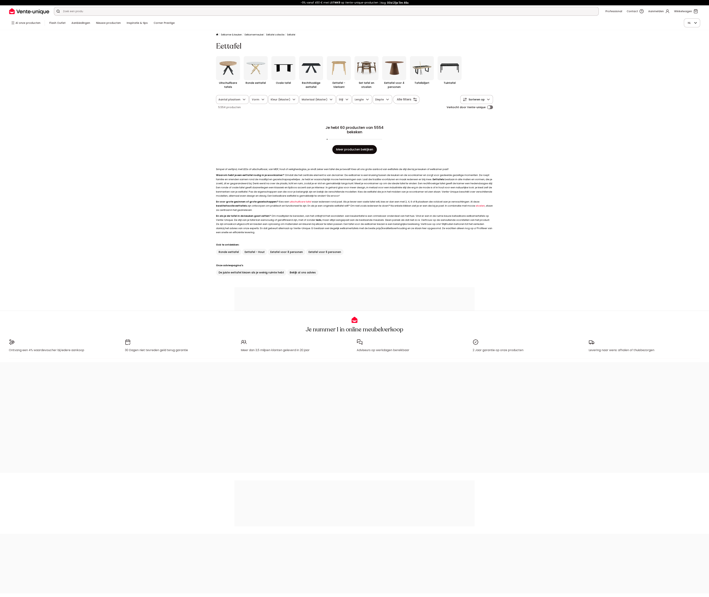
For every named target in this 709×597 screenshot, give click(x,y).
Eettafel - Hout (255, 252)
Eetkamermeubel (254, 34)
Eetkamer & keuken (231, 34)
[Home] (217, 35)
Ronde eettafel (229, 252)
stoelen (480, 205)
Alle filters (404, 99)
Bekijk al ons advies (303, 272)
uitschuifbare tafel (300, 201)
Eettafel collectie (275, 34)
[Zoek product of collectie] (58, 11)
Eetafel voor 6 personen (325, 252)
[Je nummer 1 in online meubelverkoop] (29, 11)
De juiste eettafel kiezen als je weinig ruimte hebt (251, 272)
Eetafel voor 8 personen (286, 252)
